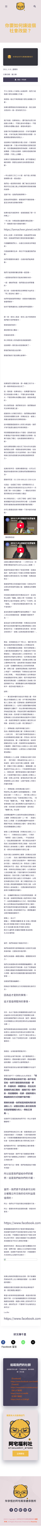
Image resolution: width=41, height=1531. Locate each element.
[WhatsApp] (23, 1342)
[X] (13, 1342)
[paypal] (30, 1510)
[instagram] (25, 1510)
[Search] (36, 6)
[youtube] (16, 1510)
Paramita (34, 1522)
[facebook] (11, 1510)
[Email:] (33, 1342)
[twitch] (20, 1510)
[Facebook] (3, 1342)
